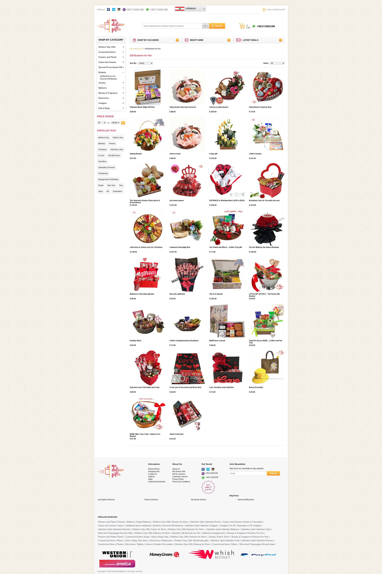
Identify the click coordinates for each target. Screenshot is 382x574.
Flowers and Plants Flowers (111, 522)
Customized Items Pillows (110, 540)
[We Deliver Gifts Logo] (111, 24)
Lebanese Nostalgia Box (180, 247)
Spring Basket (136, 154)
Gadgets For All (227, 525)
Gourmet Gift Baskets (108, 79)
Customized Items (106, 52)
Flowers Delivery (151, 500)
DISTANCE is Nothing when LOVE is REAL (227, 200)
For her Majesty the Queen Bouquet (264, 247)
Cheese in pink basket (218, 107)
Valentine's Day (116, 150)
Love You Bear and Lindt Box (221, 387)
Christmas (102, 150)
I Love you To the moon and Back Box (185, 387)
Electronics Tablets (134, 544)
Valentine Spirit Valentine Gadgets (201, 525)
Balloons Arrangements (213, 533)
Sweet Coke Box (177, 434)
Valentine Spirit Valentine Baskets (114, 529)
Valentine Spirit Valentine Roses (205, 522)
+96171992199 (135, 9)
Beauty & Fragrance (107, 93)
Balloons (102, 88)
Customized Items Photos (110, 544)
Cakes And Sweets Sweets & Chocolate (242, 522)
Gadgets (102, 103)
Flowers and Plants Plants (110, 536)
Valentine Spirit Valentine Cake (256, 529)
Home (132, 49)
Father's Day (118, 138)
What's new (196, 40)
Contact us (152, 474)
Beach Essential (256, 387)
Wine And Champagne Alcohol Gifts (115, 533)
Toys (121, 185)
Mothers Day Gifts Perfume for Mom (188, 536)
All (205, 26)
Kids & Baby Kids (159, 536)
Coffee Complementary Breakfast (184, 341)
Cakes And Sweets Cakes (111, 525)
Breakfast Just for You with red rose (264, 200)
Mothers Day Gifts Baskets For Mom (186, 529)
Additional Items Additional (138, 525)
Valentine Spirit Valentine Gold (224, 540)
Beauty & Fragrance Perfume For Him (249, 536)
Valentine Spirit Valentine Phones (257, 540)
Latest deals (250, 40)
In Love (101, 155)
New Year (111, 185)
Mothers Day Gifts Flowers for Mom (170, 522)
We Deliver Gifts (178, 471)
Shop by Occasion (148, 40)
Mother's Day (103, 138)
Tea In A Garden (216, 294)
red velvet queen (177, 200)
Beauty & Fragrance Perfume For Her (245, 533)
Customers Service (180, 477)
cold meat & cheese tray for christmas (146, 247)
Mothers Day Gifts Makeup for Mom (192, 544)
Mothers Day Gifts (106, 47)
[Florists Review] (208, 493)
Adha (100, 191)
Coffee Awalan (255, 154)
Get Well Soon (114, 155)
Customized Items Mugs (137, 536)
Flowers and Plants (107, 57)
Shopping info (154, 471)
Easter (101, 185)
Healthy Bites (135, 341)
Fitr (108, 191)
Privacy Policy (178, 479)
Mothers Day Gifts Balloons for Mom (152, 533)
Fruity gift (213, 154)
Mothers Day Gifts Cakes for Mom (149, 529)
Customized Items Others (225, 544)
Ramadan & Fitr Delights (249, 525)
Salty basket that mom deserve (183, 107)
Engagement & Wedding (108, 179)
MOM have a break (217, 341)
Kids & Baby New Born (136, 540)
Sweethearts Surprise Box (260, 107)
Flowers (112, 144)
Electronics (103, 98)
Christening (103, 173)
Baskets (102, 72)
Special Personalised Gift (110, 67)
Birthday (101, 144)
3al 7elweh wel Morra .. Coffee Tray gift (225, 247)
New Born (102, 161)
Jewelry (102, 83)
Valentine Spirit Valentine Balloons (222, 529)
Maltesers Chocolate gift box (142, 294)
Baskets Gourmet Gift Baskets (168, 525)
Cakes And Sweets (107, 62)
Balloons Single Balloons (139, 522)
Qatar (150, 479)
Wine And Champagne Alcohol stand (257, 544)
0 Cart (248, 27)
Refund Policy (154, 469)
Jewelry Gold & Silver (218, 536)
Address (151, 477)
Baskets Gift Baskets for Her (186, 533)
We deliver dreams (198, 500)
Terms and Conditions (181, 482)
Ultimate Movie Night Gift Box (142, 107)
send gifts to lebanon (106, 500)
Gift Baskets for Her (107, 76)
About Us (176, 469)
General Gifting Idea (246, 500)
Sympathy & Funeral (106, 167)
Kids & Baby (104, 108)
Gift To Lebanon (178, 474)
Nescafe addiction (177, 294)
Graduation (117, 191)
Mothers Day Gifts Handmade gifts (191, 540)
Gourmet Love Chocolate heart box (145, 387)
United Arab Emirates (156, 482)
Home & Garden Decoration (159, 544)
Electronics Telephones (161, 540)
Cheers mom (175, 154)
